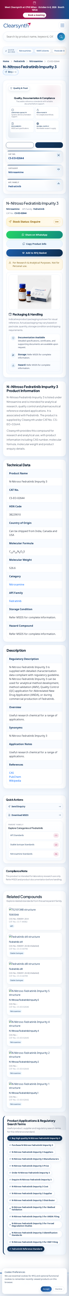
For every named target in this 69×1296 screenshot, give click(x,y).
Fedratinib (19, 61)
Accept (46, 1288)
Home (6, 61)
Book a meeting (36, 15)
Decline (58, 1288)
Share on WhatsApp (36, 234)
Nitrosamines (25, 50)
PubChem (15, 777)
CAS (11, 773)
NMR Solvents (43, 50)
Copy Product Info (36, 243)
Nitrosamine (36, 61)
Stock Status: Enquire (26, 221)
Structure (21, 145)
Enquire (12, 71)
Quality (50, 145)
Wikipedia (15, 780)
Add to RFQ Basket (36, 252)
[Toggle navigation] (62, 25)
